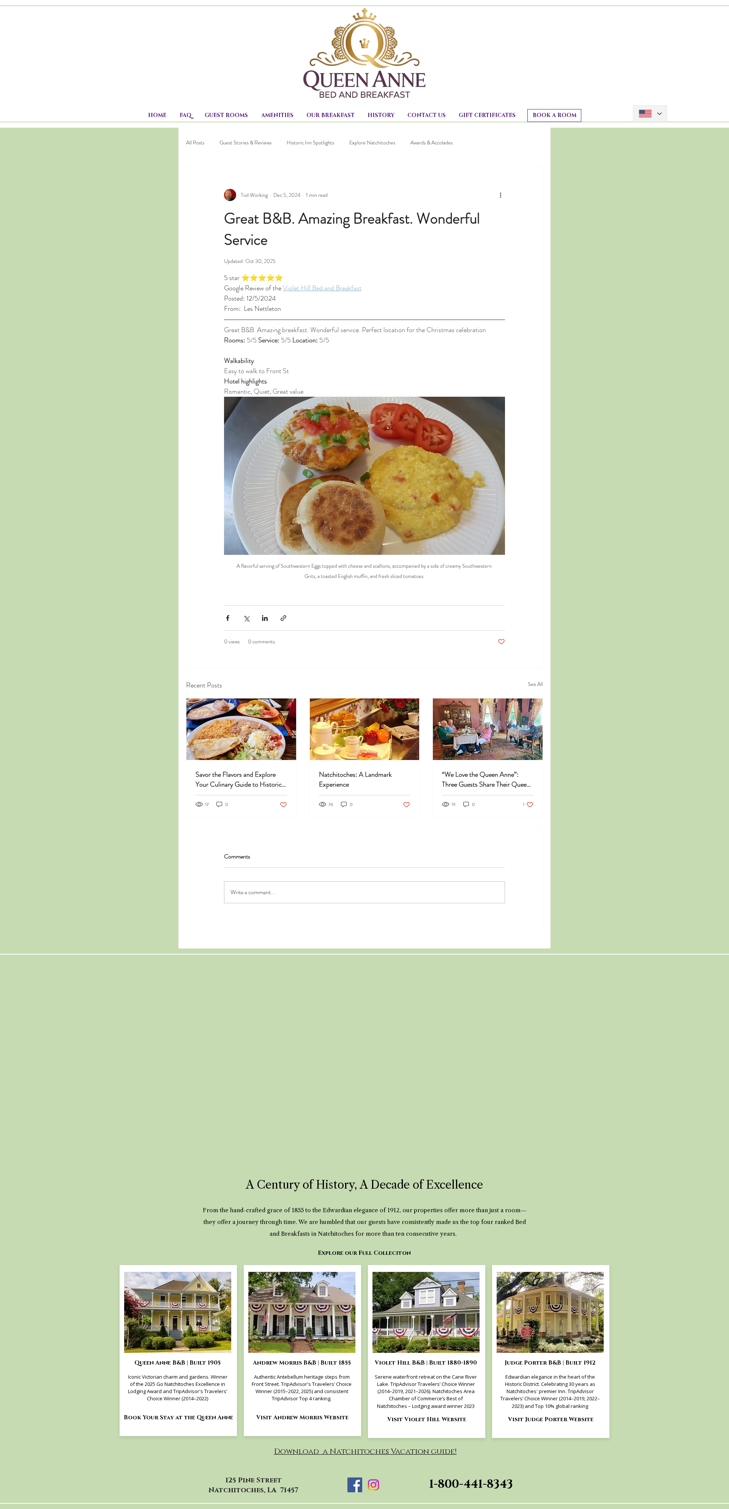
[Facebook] (354, 1484)
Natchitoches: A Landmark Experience (355, 779)
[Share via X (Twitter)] (246, 618)
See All (535, 684)
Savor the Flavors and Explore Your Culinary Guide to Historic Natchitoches (239, 779)
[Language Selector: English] (650, 113)
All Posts (195, 142)
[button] (226, 115)
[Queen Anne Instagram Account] (373, 1484)
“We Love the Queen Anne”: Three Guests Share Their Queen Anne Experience (486, 779)
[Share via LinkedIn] (264, 618)
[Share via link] (283, 618)
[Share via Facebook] (227, 618)
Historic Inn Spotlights (310, 142)
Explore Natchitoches (372, 142)
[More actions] (500, 195)
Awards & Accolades (431, 142)
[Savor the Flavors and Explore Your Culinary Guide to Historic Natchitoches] (241, 729)
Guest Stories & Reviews (245, 142)
